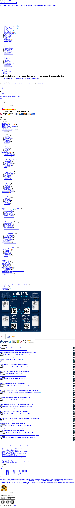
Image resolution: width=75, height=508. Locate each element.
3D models (11, 479)
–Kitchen (5, 38)
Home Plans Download (6, 263)
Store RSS (2, 468)
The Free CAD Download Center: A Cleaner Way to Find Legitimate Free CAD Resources (16, 447)
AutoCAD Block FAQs (8, 71)
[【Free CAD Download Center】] (6, 0)
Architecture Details (37, 479)
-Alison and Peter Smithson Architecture (10, 222)
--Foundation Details (7, 200)
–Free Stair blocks (7, 57)
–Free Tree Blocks (7, 59)
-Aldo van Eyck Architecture (8, 221)
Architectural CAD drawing (25, 479)
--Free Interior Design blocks (8, 171)
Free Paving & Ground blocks (9, 63)
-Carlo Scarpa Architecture (8, 212)
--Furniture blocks (7, 139)
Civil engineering (5, 258)
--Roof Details (6, 202)
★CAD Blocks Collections (6, 240)
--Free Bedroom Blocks (8, 153)
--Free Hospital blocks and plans (9, 155)
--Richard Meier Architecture (8, 236)
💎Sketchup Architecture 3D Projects (8, 191)
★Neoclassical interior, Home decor (8, 285)
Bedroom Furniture (9, 133)
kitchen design (63, 480)
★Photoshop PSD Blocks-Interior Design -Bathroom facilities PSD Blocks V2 (14, 470)
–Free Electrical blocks (7, 64)
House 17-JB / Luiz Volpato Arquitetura (8, 452)
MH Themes (16, 505)
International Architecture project (7, 190)
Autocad (57, 479)
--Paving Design (6, 256)
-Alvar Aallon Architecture (8, 210)
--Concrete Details (7, 193)
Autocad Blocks (62, 479)
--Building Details (7, 195)
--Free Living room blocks (8, 163)
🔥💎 (15, 109)
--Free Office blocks (7, 174)
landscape (68, 480)
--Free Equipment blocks (8, 160)
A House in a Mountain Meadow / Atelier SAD (9, 455)
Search (11, 105)
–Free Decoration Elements (8, 54)
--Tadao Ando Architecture (8, 237)
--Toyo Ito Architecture (7, 238)
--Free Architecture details (8, 164)
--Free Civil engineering (8, 165)
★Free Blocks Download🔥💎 (7, 152)
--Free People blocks (7, 183)
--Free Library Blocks (7, 156)
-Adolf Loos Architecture (8, 220)
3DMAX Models (5, 259)
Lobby (32, 482)
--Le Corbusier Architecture (8, 234)
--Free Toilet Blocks (7, 186)
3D (0, 479)
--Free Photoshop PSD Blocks (9, 248)
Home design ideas (30, 78)
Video (3, 93)
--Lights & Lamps (7, 135)
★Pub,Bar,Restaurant (5, 286)
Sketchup (4, 483)
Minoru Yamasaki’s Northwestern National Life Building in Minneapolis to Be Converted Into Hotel (18, 459)
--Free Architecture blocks (8, 172)
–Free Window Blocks (7, 52)
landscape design (18, 482)
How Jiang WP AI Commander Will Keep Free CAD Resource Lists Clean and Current (16, 446)
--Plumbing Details (7, 194)
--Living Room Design (7, 255)
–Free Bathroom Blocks (8, 51)
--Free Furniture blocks (7, 175)
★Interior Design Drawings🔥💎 (9, 32)
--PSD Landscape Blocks (8, 246)
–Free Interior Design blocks (8, 48)
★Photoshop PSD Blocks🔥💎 (9, 40)
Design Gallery (4, 128)
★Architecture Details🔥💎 (6, 192)
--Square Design (6, 270)
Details (13, 480)
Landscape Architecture (7, 482)
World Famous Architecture (25, 483)
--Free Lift (5, 167)
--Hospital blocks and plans (8, 145)
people (53, 482)
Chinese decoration (5, 289)
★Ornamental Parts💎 (7, 31)
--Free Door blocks (7, 178)
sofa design (9, 483)
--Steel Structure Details (8, 206)
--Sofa (5, 134)
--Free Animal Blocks (7, 176)
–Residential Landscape (8, 34)
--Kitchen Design (7, 254)
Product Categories (5, 73)
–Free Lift (5, 62)
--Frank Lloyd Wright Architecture (9, 233)
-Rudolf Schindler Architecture (9, 219)
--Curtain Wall (6, 198)
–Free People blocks (7, 61)
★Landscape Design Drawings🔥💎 (8, 267)
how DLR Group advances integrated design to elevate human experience (14, 453)
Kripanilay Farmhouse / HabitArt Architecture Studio (10, 449)
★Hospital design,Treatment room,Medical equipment (10, 281)
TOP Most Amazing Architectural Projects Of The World (11, 208)
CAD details (3, 480)
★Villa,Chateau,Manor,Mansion (7, 272)
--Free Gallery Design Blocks (9, 154)
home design (31, 480)
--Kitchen (5, 131)
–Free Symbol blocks (7, 56)
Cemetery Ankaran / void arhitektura (8, 460)
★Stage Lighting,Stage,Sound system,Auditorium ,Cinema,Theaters (13, 271)
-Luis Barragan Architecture (8, 214)
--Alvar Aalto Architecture (8, 232)
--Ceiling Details (6, 196)
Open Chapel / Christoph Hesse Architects (9, 454)
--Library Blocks (6, 147)
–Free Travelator (6, 69)
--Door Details (6, 199)
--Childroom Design (7, 253)
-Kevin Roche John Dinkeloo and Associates (11, 229)
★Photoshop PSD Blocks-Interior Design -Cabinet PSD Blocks (12, 473)
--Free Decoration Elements (8, 173)
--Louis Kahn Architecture (8, 235)
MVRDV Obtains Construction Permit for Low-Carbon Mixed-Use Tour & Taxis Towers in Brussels (18, 461)
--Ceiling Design (6, 252)
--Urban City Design (7, 269)
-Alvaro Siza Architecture (8, 223)
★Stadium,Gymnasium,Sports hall (7, 273)
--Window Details (7, 205)
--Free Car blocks (7, 177)
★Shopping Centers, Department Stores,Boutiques (10, 274)
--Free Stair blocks (7, 184)
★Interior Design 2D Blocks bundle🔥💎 (11, 28)
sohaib (7, 78)
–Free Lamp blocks (7, 45)
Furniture (20, 480)
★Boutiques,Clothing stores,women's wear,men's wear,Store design (13, 280)
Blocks (72, 479)
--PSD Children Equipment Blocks (9, 245)
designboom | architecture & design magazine (45, 83)
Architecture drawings (49, 479)
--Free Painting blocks (7, 181)
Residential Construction (69, 482)
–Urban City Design (7, 36)
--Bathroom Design (7, 250)
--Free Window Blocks (7, 188)
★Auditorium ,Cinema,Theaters (7, 282)
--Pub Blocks (6, 146)
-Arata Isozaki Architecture (8, 211)
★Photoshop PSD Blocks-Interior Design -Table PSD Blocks (12, 474)
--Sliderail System (7, 203)
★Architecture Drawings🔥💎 (7, 242)
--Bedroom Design (7, 251)
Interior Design (35, 78)
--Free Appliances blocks (8, 158)
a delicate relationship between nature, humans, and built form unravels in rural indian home (17, 83)
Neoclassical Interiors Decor (37, 482)
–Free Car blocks (7, 47)
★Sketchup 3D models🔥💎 (7, 262)
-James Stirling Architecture (8, 227)
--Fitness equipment (7, 136)
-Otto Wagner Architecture (8, 215)
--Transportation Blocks (8, 138)
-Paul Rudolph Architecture (8, 216)
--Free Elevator (6, 166)
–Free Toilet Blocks (7, 53)
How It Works (4, 70)
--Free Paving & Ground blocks (9, 182)
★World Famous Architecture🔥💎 (10, 33)
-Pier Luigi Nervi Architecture (9, 217)
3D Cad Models (4, 260)
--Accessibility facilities (8, 207)
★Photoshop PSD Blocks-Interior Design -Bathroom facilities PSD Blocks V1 (14, 471)
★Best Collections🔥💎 (6, 123)
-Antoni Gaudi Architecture (8, 224)
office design (44, 482)
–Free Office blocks (7, 50)
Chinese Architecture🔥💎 (8, 39)
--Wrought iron (6, 266)
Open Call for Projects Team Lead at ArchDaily (9, 462)
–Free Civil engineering (8, 66)
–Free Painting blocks (7, 68)
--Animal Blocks (6, 150)
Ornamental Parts (49, 482)
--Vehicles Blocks (7, 148)
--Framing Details (7, 201)
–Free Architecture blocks (8, 46)
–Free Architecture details (8, 49)
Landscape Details (27, 482)
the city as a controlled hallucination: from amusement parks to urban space (14, 456)
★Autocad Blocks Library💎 (9, 30)
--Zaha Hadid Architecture (8, 239)
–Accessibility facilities (7, 41)
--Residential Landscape (8, 268)
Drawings (17, 480)
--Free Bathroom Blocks (8, 169)
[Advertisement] (37, 15)
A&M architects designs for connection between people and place (12, 457)
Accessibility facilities (16, 479)
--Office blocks (6, 143)
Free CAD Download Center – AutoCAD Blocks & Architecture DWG (13, 23)
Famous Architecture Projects (6, 189)
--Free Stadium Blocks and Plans (9, 157)
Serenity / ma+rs (4, 458)
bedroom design (69, 479)
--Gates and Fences (7, 265)
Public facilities (63, 482)
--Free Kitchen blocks (7, 161)
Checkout (3, 72)
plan (59, 482)
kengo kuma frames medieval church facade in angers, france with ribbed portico (15, 451)
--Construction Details (7, 197)
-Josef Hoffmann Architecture (9, 228)
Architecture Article (17, 78)
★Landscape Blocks (7, 35)
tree (18, 483)
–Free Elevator (6, 60)
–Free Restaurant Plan (7, 58)
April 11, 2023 (3, 78)
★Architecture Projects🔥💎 (9, 29)
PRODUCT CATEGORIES (6, 24)
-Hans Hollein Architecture (8, 225)
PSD (60, 482)
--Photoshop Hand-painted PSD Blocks (10, 247)
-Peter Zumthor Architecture (8, 231)
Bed (66, 479)
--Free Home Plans (7, 170)
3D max (8, 479)
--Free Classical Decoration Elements (10, 159)
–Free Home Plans (7, 65)
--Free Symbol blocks (7, 185)
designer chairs (8, 480)
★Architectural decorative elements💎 (10, 27)
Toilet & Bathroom (7, 37)
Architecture (11, 78)
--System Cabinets (7, 137)
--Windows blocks (7, 141)
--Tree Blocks (6, 149)
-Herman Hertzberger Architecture (9, 226)
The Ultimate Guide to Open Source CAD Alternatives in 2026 (12, 448)
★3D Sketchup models (5, 261)
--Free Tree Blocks (7, 187)
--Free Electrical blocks (8, 179)
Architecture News (23, 78)
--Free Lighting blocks (7, 162)
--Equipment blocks (7, 142)
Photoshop (3, 151)
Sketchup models (5, 287)
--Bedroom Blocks (7, 140)
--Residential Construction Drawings (10, 243)
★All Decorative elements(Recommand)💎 (11, 25)
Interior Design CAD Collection (50, 480)
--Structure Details (7, 204)
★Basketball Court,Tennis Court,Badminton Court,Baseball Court (12, 279)
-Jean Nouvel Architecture (8, 213)
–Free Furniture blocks (7, 44)
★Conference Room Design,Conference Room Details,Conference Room (14, 283)
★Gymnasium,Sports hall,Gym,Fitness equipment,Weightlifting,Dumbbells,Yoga (15, 284)
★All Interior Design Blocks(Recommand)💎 (11, 26)
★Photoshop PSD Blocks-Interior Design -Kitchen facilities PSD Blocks (14, 472)
